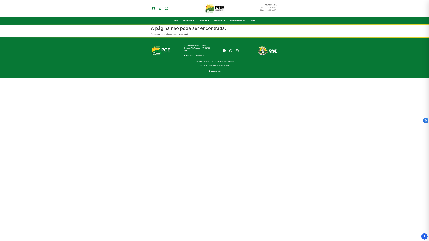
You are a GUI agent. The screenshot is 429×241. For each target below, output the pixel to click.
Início (176, 20)
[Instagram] (166, 8)
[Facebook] (153, 8)
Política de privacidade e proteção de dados (214, 65)
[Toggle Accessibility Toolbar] (424, 236)
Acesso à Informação (237, 20)
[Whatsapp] (160, 8)
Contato (252, 20)
